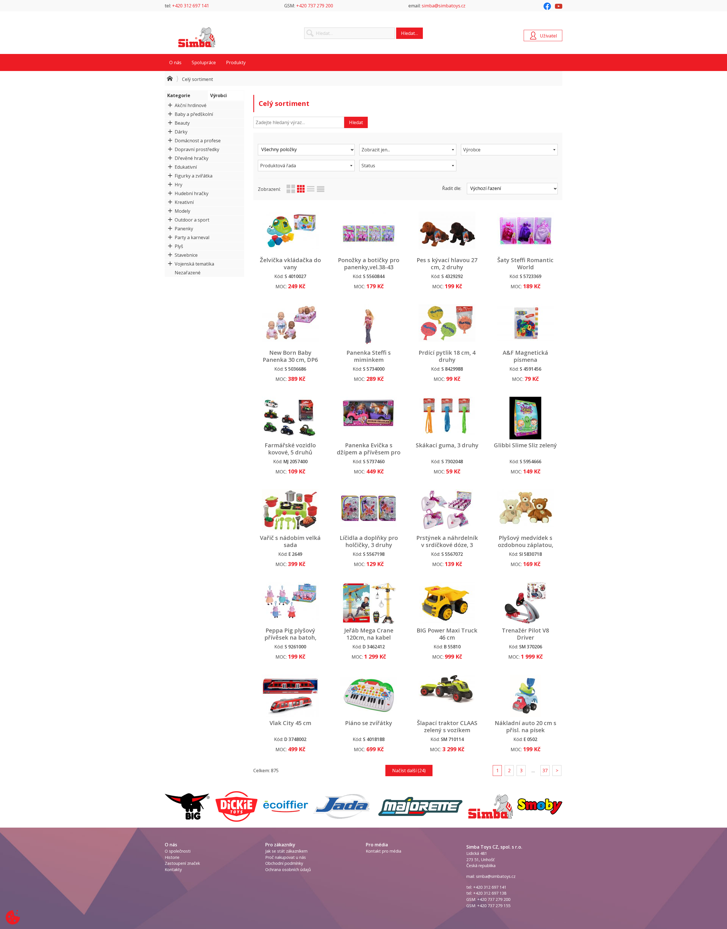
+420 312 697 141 (190, 6)
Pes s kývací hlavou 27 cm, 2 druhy (447, 263)
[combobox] (408, 149)
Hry (178, 184)
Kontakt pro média (383, 851)
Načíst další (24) (409, 770)
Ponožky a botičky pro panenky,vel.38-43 (368, 263)
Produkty (236, 62)
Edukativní (186, 167)
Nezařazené (187, 273)
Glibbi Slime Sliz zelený (525, 445)
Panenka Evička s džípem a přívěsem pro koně (368, 452)
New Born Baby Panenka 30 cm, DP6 (290, 356)
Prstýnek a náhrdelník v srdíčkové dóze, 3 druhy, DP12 (447, 545)
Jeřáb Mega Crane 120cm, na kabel (368, 634)
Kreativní (184, 202)
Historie (172, 857)
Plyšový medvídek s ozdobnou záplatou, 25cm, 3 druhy (525, 545)
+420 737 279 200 (314, 6)
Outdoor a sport (192, 220)
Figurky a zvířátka (193, 176)
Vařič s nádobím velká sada (290, 541)
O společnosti (178, 851)
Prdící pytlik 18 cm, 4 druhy (447, 356)
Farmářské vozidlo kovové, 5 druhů (290, 448)
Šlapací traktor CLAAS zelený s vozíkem (447, 726)
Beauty (182, 123)
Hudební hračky (191, 193)
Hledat (356, 122)
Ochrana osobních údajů (288, 869)
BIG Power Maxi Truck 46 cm (447, 634)
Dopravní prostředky (197, 149)
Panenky (184, 229)
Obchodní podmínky (284, 863)
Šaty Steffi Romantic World (525, 263)
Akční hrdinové (190, 105)
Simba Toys (196, 37)
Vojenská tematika (194, 264)
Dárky (181, 132)
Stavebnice (186, 255)
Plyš (179, 246)
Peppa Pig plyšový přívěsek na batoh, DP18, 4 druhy (290, 637)
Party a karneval (192, 237)
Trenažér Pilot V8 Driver (525, 634)
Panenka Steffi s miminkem (368, 356)
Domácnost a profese (198, 140)
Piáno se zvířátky (368, 723)
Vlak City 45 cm (290, 723)
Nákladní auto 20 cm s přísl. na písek (525, 726)
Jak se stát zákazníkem (286, 851)
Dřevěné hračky (191, 158)
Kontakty (173, 869)
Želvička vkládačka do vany (290, 263)
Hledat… (409, 33)
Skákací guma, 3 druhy (447, 445)
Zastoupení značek (182, 863)
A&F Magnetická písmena (525, 356)
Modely (182, 211)
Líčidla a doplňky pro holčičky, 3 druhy (369, 541)
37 (545, 770)
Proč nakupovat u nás (285, 857)
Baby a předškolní (194, 114)
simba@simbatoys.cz (443, 6)
